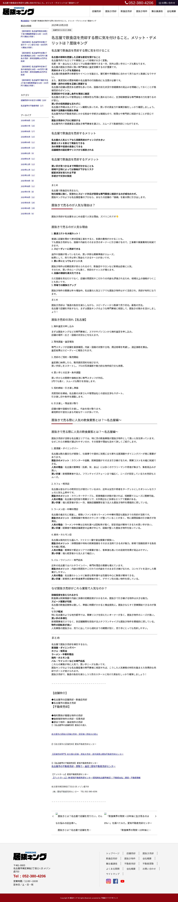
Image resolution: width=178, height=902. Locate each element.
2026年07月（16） (28, 125)
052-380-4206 (141, 3)
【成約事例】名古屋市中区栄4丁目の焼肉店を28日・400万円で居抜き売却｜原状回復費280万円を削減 (34, 70)
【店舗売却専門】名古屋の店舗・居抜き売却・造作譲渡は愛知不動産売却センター (87, 754)
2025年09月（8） (28, 180)
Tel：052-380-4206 (29, 876)
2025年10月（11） (28, 175)
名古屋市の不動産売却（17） (32, 105)
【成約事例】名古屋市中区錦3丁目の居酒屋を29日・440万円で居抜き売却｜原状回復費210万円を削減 (34, 57)
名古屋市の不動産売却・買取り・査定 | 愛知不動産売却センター (83, 766)
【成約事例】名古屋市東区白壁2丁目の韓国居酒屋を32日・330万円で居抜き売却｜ (34, 34)
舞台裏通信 (157, 11)
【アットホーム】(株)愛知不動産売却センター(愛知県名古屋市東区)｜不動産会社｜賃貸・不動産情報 (96, 777)
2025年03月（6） (28, 213)
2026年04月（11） (28, 142)
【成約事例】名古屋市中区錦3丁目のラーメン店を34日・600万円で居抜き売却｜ (34, 45)
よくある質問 (112, 868)
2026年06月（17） (28, 131)
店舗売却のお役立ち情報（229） (34, 100)
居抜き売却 (110, 11)
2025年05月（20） (28, 202)
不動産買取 (148, 863)
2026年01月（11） (28, 158)
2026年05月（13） (28, 136)
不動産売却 (129, 863)
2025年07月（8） (28, 191)
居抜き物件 (141, 11)
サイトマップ (112, 873)
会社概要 (171, 11)
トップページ (112, 853)
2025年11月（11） (28, 169)
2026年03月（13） (28, 147)
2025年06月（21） (28, 197)
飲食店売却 (126, 11)
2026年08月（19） (28, 120)
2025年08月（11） (28, 186)
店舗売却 (96, 11)
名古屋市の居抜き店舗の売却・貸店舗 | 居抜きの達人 (74, 734)
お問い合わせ (168, 2)
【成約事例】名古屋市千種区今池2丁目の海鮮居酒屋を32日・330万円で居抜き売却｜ (34, 83)
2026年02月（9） (28, 153)
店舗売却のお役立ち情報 (62, 30)
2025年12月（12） (28, 164)
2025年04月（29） (28, 208)
